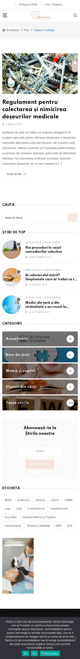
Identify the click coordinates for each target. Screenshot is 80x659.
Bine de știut (33, 270)
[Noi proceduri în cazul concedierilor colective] (11, 249)
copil (19, 508)
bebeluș (40, 500)
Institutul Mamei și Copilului (39, 517)
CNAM (68, 500)
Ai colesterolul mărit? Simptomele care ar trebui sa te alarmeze (50, 279)
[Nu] (75, 638)
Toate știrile (52, 242)
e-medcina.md (36, 508)
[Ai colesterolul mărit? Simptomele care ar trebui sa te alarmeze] (11, 277)
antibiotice (23, 500)
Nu (34, 653)
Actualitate (33, 242)
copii (7, 508)
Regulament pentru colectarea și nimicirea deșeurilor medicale (34, 109)
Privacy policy (50, 653)
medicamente (13, 525)
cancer (55, 500)
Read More (14, 174)
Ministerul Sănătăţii (38, 525)
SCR (69, 525)
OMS (58, 525)
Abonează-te (40, 464)
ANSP (8, 500)
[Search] (75, 15)
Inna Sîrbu (11, 517)
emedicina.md (58, 508)
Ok (25, 653)
